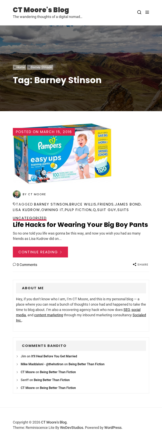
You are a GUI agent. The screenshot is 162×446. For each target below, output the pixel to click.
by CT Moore (34, 194)
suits (123, 209)
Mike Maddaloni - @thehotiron (42, 364)
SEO (126, 310)
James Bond (128, 204)
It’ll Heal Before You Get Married (54, 356)
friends (106, 204)
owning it (52, 209)
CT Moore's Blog (41, 10)
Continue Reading (38, 252)
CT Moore (28, 372)
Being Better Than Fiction (87, 364)
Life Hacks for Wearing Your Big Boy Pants (80, 224)
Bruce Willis (82, 204)
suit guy (106, 209)
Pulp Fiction (78, 209)
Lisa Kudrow (26, 209)
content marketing (48, 315)
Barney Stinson (51, 204)
